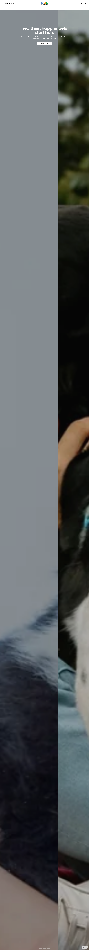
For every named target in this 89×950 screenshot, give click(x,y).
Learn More (48, 43)
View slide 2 (44, 947)
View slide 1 (40, 947)
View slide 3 (48, 947)
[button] (78, 3)
